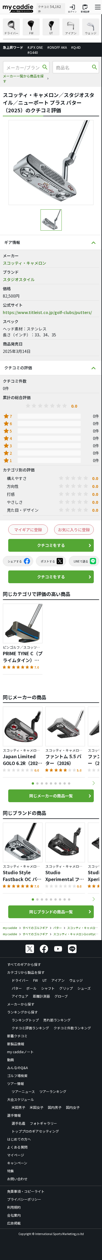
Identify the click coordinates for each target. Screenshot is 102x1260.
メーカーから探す (20, 1004)
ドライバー (20, 980)
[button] (93, 783)
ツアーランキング (52, 1091)
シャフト (48, 988)
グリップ (66, 988)
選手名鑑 (18, 1123)
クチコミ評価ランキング (30, 1027)
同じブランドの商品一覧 (51, 912)
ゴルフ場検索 (17, 1075)
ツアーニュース (23, 1091)
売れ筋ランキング (57, 1019)
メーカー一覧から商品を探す (23, 78)
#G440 (32, 52)
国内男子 (54, 1107)
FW (35, 980)
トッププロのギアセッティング (35, 1131)
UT (44, 980)
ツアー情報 (15, 1083)
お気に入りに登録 (74, 529)
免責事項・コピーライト (25, 1191)
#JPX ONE (35, 47)
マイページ (15, 1154)
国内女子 (73, 1107)
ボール (31, 988)
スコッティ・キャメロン (24, 263)
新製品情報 (15, 1043)
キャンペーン (17, 1162)
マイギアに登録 (28, 529)
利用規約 (14, 1207)
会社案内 (14, 1215)
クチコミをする (51, 545)
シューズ (84, 988)
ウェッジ (76, 980)
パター (17, 988)
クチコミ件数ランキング (72, 1027)
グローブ (61, 996)
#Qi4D (76, 47)
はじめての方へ (19, 1139)
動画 (10, 1059)
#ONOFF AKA (57, 47)
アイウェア (20, 996)
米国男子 (18, 1107)
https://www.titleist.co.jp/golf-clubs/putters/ (47, 312)
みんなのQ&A (17, 1067)
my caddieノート (20, 1051)
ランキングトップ (25, 1019)
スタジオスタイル (19, 279)
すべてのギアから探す (24, 964)
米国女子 (36, 1107)
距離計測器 (41, 996)
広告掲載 (14, 1223)
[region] (51, 29)
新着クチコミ (17, 1035)
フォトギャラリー (43, 1123)
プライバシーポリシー (24, 1199)
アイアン (58, 980)
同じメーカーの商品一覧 (51, 795)
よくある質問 (17, 1147)
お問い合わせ (17, 1178)
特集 (10, 1170)
